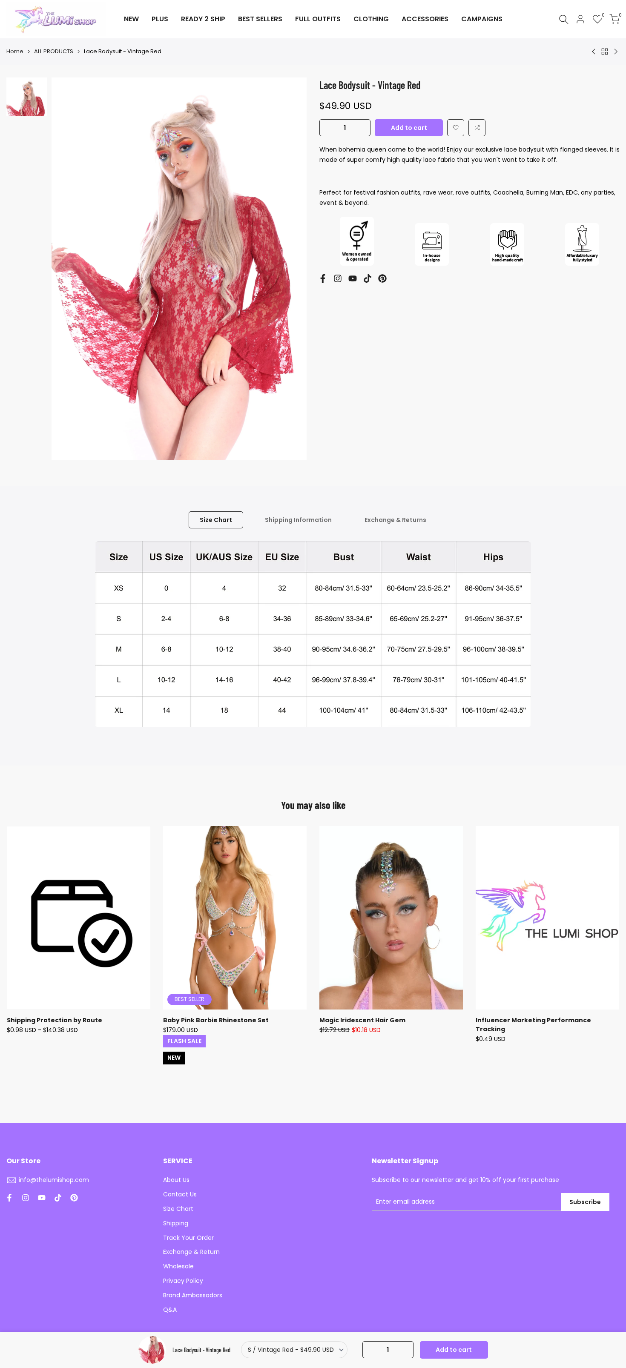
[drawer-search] (564, 19)
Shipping (175, 1223)
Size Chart (216, 520)
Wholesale (178, 1266)
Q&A (170, 1309)
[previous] (68, 269)
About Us (176, 1180)
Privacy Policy (183, 1280)
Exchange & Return (191, 1252)
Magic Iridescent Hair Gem (362, 1020)
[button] (455, 127)
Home (14, 51)
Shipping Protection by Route (54, 1020)
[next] (289, 269)
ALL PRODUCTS (53, 51)
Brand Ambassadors (192, 1295)
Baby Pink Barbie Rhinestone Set (216, 1020)
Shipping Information (298, 520)
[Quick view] (142, 875)
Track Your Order (188, 1237)
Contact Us (180, 1194)
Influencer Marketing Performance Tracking (533, 1024)
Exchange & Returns (395, 520)
